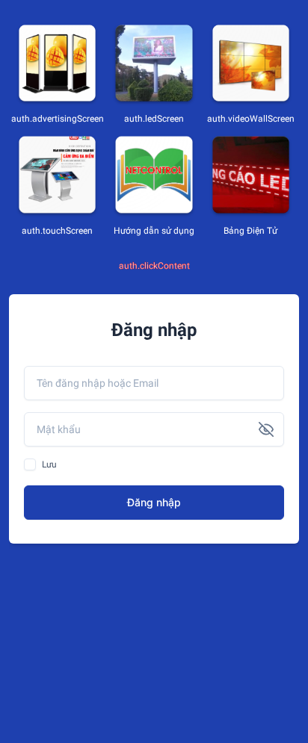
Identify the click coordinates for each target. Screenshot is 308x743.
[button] (266, 429)
